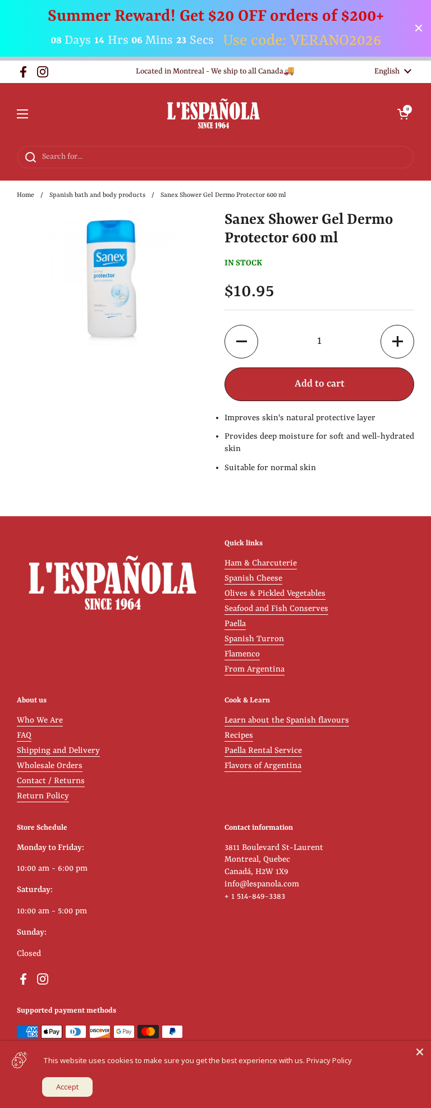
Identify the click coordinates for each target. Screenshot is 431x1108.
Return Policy (43, 796)
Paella (235, 624)
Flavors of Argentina (262, 766)
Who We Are (40, 720)
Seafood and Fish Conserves (276, 609)
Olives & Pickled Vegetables (274, 594)
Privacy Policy (329, 1060)
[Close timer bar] (418, 28)
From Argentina (254, 669)
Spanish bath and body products (97, 195)
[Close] (419, 1052)
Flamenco (242, 654)
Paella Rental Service (263, 751)
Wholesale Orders (49, 766)
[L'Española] (213, 114)
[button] (403, 114)
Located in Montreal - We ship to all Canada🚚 (215, 71)
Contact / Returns (51, 781)
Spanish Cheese (253, 578)
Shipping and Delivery (58, 751)
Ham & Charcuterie (260, 563)
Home (25, 195)
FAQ (24, 736)
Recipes (238, 736)
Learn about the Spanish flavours (286, 720)
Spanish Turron (254, 639)
